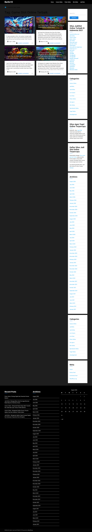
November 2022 (73, 269)
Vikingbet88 (72, 55)
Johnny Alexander (23, 43)
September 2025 (73, 215)
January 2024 (73, 250)
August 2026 (73, 181)
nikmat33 (72, 63)
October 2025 (73, 212)
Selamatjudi (72, 45)
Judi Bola (82, 2)
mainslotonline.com (74, 34)
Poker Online (68, 2)
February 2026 (73, 200)
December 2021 (73, 281)
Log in (71, 369)
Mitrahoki (72, 68)
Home (52, 2)
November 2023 (73, 256)
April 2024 (72, 240)
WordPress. (30, 530)
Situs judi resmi (73, 42)
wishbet (71, 52)
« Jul (62, 419)
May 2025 (72, 228)
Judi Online (72, 89)
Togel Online (73, 111)
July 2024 (72, 237)
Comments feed (73, 375)
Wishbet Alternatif (74, 58)
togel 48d (79, 130)
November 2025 (73, 209)
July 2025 (72, 222)
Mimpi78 (72, 61)
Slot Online (75, 2)
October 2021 (73, 287)
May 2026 (72, 190)
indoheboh (72, 66)
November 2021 (73, 284)
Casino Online (59, 2)
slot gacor (72, 102)
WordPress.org (73, 378)
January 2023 (73, 262)
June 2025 (72, 225)
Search (74, 17)
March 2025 (72, 234)
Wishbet (72, 168)
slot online (72, 40)
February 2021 (73, 306)
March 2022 (72, 278)
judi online (72, 36)
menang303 (72, 65)
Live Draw (72, 95)
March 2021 (72, 303)
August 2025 (73, 219)
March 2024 (72, 244)
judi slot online (73, 44)
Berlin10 (9, 2)
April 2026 (72, 194)
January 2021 (73, 309)
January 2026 (73, 203)
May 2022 (72, 275)
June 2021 (72, 300)
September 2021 (73, 290)
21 (77, 408)
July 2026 (72, 184)
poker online (73, 39)
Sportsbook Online (74, 108)
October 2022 (73, 272)
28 (77, 411)
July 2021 (72, 297)
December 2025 (73, 206)
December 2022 (73, 265)
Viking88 (72, 53)
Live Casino (72, 92)
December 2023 (73, 253)
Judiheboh (72, 60)
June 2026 (72, 187)
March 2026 (72, 197)
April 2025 (72, 231)
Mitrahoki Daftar (73, 69)
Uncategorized (73, 114)
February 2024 (73, 247)
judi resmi (72, 50)
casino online (73, 37)
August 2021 (73, 293)
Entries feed (72, 372)
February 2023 (73, 259)
